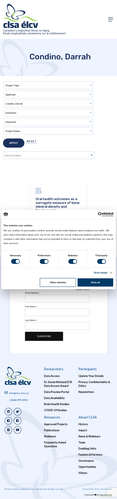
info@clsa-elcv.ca (19, 393)
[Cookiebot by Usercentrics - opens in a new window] (100, 214)
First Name (31, 306)
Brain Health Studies (56, 404)
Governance (86, 460)
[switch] (44, 261)
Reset (32, 141)
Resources (52, 417)
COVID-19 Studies (55, 410)
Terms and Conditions (103, 489)
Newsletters (86, 392)
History (83, 424)
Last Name (31, 320)
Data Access (52, 376)
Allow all (95, 282)
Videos (82, 472)
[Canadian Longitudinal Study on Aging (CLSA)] (34, 19)
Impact (82, 430)
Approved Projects (55, 424)
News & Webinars (89, 436)
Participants (87, 369)
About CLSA (87, 417)
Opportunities (87, 466)
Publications (51, 430)
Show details (101, 272)
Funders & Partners (90, 454)
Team (81, 442)
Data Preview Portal (56, 392)
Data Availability (54, 398)
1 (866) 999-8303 (18, 399)
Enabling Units (87, 448)
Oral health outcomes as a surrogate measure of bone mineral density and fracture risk (58, 204)
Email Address (33, 292)
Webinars (50, 436)
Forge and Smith (105, 495)
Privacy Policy (88, 489)
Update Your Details (91, 376)
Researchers (53, 369)
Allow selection (58, 282)
